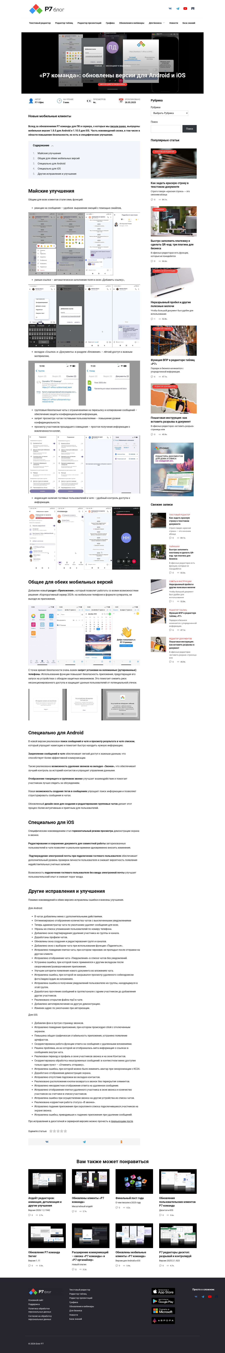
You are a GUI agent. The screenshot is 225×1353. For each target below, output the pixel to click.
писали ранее (118, 126)
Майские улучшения (49, 153)
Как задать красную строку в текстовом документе (170, 184)
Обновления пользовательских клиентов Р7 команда (177, 1202)
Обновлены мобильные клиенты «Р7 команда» (131, 1254)
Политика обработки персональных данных (39, 1310)
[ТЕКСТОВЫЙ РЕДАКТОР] (174, 176)
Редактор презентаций (89, 23)
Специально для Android (51, 163)
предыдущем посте (122, 1121)
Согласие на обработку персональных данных (40, 1318)
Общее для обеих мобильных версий (59, 158)
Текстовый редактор (40, 23)
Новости (173, 23)
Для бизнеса (155, 23)
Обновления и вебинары (131, 23)
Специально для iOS (49, 168)
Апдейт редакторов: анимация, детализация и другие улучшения (45, 1202)
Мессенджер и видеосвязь (112, 84)
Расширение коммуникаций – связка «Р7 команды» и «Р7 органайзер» (90, 1256)
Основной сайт (35, 1300)
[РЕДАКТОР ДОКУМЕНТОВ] (174, 411)
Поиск (154, 121)
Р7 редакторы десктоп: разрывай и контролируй (175, 1254)
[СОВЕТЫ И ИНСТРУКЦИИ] (174, 296)
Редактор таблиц (64, 23)
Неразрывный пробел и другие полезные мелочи (171, 304)
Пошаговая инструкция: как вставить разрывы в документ (171, 419)
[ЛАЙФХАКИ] (174, 234)
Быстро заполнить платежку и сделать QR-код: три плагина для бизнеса (172, 244)
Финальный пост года (130, 1198)
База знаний (189, 23)
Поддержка (34, 1304)
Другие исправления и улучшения (57, 173)
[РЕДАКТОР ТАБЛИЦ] (174, 353)
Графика (110, 23)
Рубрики (155, 107)
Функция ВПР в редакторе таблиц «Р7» (182, 615)
